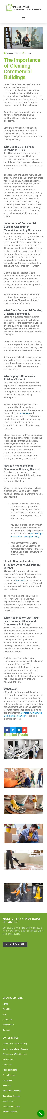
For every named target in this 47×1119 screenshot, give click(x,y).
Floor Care (7, 1064)
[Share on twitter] (13, 730)
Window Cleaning (10, 1112)
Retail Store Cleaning (11, 1091)
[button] (23, 18)
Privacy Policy (8, 1025)
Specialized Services (11, 1096)
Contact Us (7, 1019)
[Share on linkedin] (19, 730)
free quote (20, 580)
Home (5, 1004)
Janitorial (6, 1085)
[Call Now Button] (40, 1113)
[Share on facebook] (7, 730)
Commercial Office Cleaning (15, 1054)
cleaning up (24, 413)
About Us (7, 1009)
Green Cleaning (9, 1075)
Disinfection (8, 1059)
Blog (4, 1014)
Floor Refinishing (10, 1070)
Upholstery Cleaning (11, 1106)
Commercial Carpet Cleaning (15, 1043)
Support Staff (8, 1101)
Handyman (7, 1080)
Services (6, 1030)
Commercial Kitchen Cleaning (15, 1049)
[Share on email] (24, 730)
